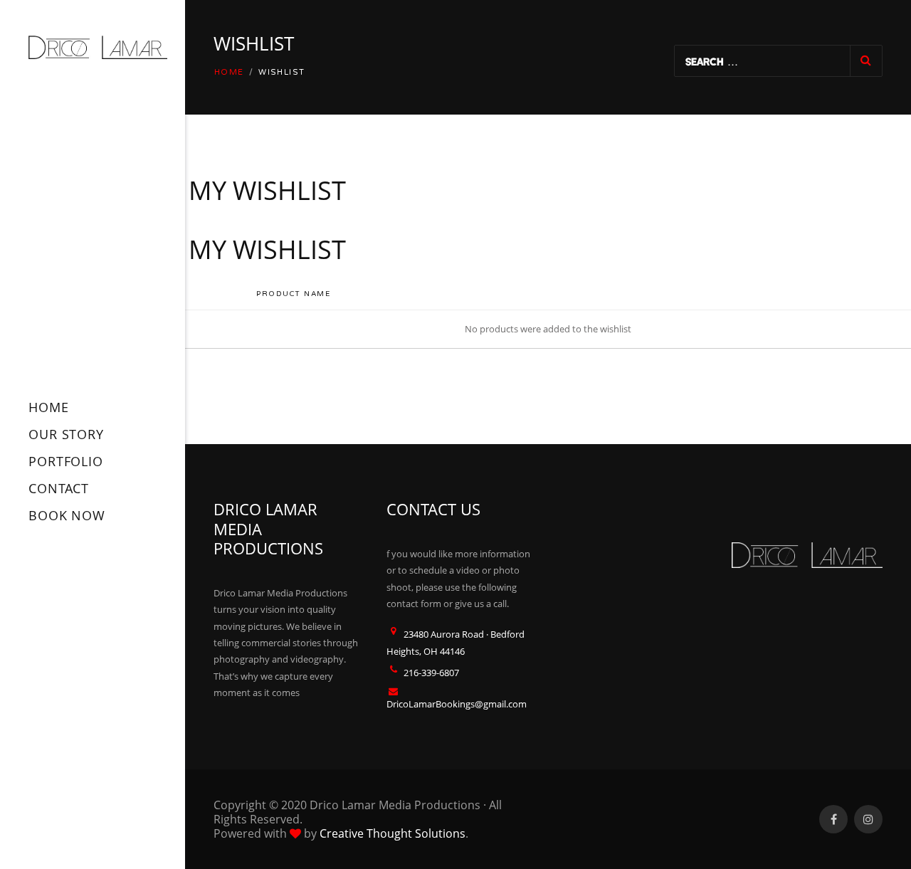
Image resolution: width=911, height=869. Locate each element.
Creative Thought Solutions (392, 833)
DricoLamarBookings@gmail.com (456, 703)
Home (229, 72)
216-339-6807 (431, 672)
